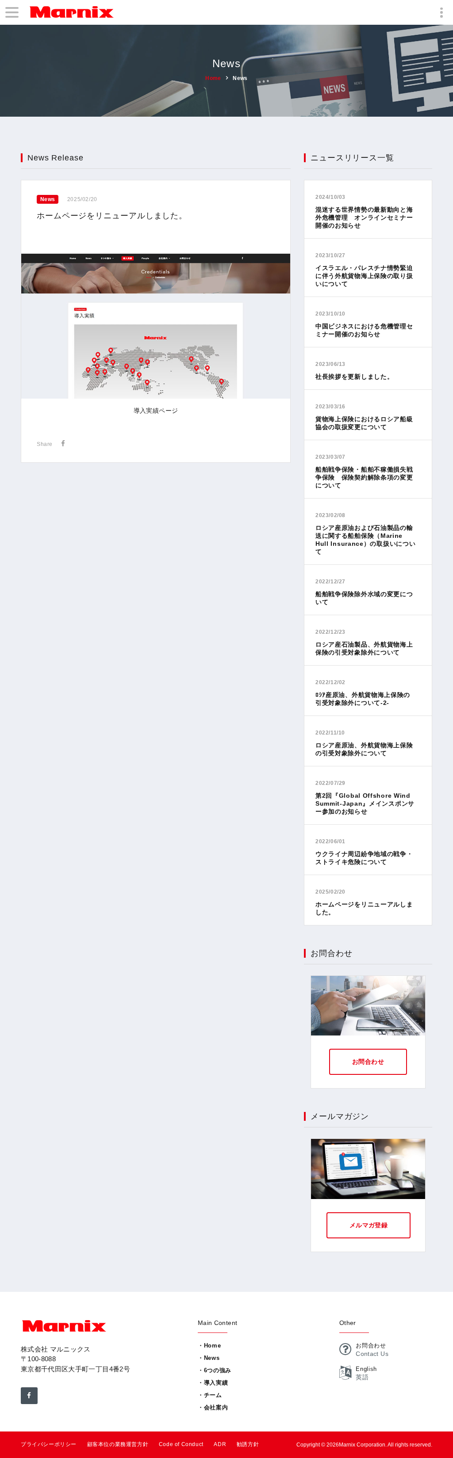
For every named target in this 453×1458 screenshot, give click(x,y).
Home (213, 78)
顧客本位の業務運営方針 (118, 1444)
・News (208, 1358)
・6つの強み (214, 1370)
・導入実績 (213, 1382)
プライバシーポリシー (49, 1444)
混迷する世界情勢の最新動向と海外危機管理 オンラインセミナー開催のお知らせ (364, 217)
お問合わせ (368, 1061)
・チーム (210, 1395)
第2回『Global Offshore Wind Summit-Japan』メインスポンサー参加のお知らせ (365, 803)
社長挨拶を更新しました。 (354, 376)
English (366, 1369)
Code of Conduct (181, 1444)
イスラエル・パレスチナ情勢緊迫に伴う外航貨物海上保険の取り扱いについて (364, 275)
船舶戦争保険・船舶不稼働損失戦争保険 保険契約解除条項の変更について (364, 477)
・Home (209, 1345)
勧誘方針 (248, 1444)
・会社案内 (213, 1407)
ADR (220, 1444)
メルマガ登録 (368, 1225)
